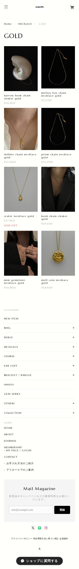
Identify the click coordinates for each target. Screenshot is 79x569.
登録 (62, 509)
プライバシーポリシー (21, 538)
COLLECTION (13, 412)
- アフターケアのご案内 (19, 469)
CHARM (9, 356)
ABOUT (9, 434)
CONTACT (11, 456)
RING (7, 327)
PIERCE (8, 337)
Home (8, 23)
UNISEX (9, 384)
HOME (8, 427)
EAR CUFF (11, 365)
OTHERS (9, 403)
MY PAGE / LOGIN (19, 450)
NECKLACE (25, 23)
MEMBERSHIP (13, 447)
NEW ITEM (11, 318)
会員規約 (64, 538)
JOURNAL (10, 440)
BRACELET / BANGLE (18, 374)
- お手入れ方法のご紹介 (19, 463)
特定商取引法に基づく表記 (46, 538)
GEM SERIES (12, 393)
